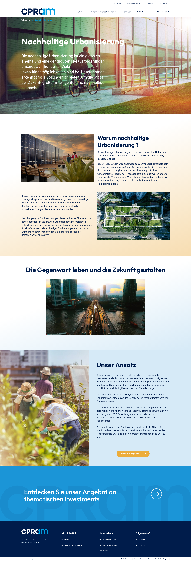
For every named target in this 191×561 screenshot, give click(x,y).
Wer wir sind (103, 550)
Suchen (119, 3)
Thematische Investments (108, 545)
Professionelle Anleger (134, 3)
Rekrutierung (65, 539)
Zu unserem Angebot (129, 453)
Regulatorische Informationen (71, 545)
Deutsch (162, 3)
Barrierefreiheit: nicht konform (142, 558)
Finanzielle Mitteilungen (107, 539)
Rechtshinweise (125, 558)
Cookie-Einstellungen (161, 558)
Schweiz (150, 3)
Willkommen (25, 20)
